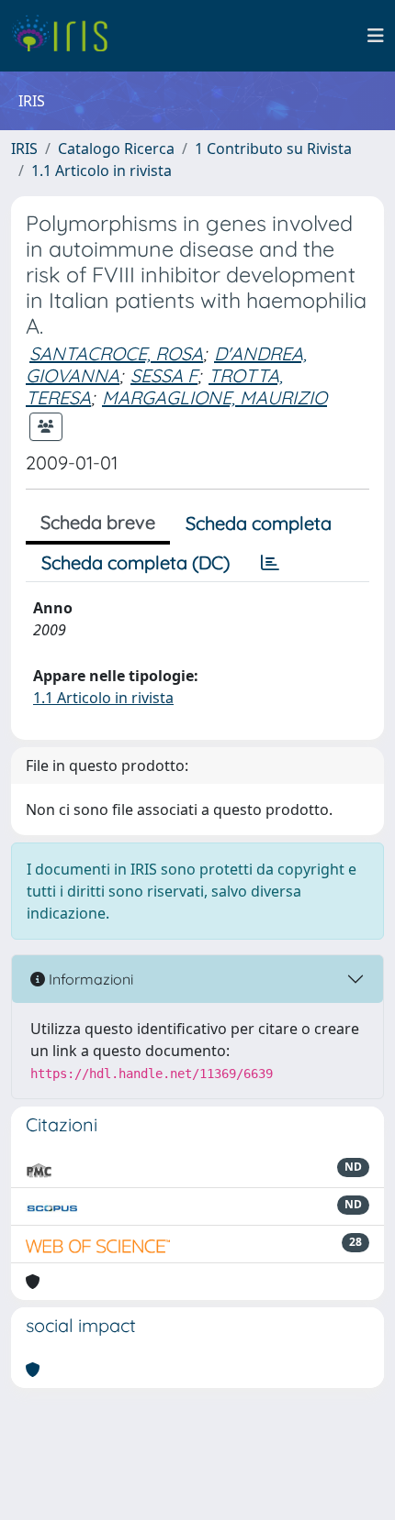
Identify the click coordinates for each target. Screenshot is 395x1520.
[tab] (270, 563)
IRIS (24, 148)
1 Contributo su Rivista (273, 148)
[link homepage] (66, 36)
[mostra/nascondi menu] (375, 36)
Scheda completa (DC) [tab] (135, 562)
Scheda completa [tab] (259, 523)
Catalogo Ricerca (116, 148)
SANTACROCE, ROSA (116, 353)
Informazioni (89, 979)
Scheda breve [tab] (97, 522)
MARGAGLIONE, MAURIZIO (214, 397)
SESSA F (164, 375)
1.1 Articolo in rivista (101, 170)
